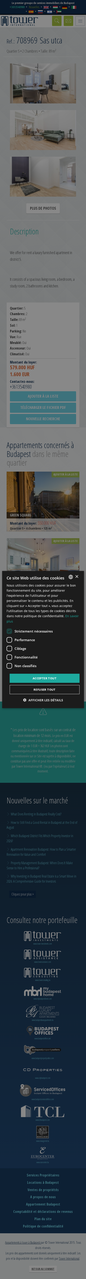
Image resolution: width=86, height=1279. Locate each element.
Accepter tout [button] (44, 678)
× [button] (76, 576)
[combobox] (70, 577)
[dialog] (43, 639)
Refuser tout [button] (45, 690)
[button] (43, 700)
